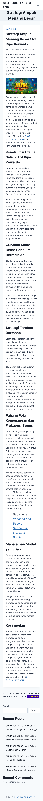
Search (6, 706)
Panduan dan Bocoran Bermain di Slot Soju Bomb (22, 528)
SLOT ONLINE (11, 29)
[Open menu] (38, 5)
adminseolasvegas (15, 49)
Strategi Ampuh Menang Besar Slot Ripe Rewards (21, 39)
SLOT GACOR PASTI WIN (26, 797)
